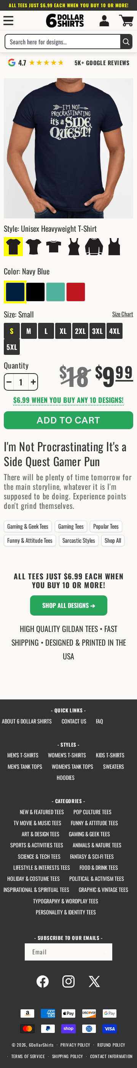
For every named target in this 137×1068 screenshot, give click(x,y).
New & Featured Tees (42, 812)
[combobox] (62, 41)
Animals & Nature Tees (97, 845)
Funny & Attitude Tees (30, 540)
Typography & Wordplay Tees (65, 901)
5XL (12, 347)
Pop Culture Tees (92, 812)
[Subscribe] (104, 952)
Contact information (111, 1056)
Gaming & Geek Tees (27, 526)
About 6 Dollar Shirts (27, 721)
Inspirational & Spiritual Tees (36, 889)
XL (63, 331)
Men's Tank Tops (25, 766)
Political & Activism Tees (96, 878)
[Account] (104, 20)
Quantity (16, 365)
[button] (8, 20)
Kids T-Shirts (110, 755)
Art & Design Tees (40, 834)
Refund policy (111, 1045)
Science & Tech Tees (39, 856)
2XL (80, 331)
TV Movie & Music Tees (37, 823)
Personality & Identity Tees (66, 912)
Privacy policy (75, 1045)
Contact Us (74, 721)
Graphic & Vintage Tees (103, 889)
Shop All (113, 540)
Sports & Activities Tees (36, 845)
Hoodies (66, 777)
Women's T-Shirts (67, 755)
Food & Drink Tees (99, 867)
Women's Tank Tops (72, 766)
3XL (97, 331)
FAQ (99, 721)
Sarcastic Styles (78, 540)
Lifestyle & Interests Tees (41, 867)
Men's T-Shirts (22, 755)
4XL (114, 331)
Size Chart (122, 313)
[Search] (126, 41)
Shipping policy (67, 1056)
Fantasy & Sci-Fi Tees (92, 856)
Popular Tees (106, 526)
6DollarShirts (41, 1044)
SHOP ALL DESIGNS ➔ (68, 605)
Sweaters (113, 766)
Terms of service (28, 1056)
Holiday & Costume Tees (33, 878)
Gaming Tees (71, 526)
